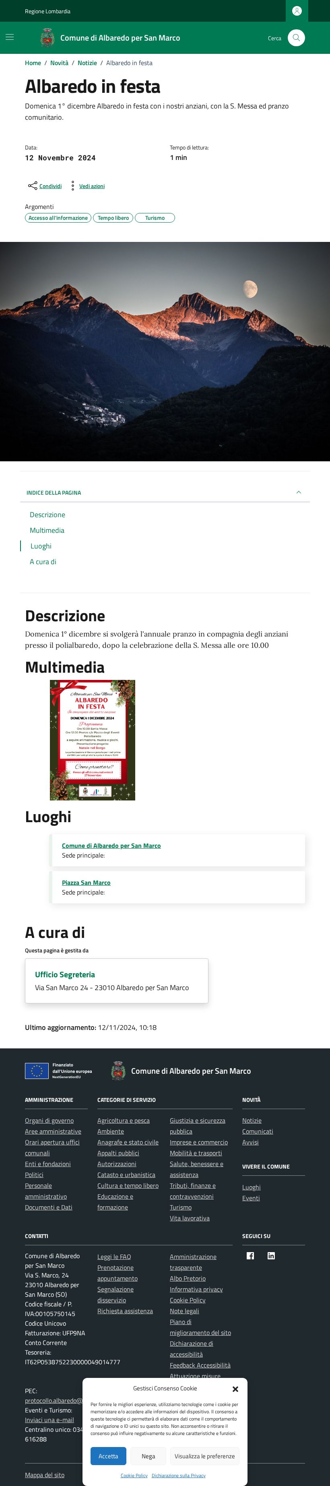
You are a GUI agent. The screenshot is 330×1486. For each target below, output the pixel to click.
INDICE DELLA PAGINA (54, 492)
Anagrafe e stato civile (128, 1142)
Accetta (108, 1456)
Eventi (251, 1198)
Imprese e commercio (199, 1142)
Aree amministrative (53, 1131)
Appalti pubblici (118, 1153)
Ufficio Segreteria (65, 974)
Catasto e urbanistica (126, 1174)
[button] (235, 1388)
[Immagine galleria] (92, 739)
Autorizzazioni (116, 1164)
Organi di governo (49, 1120)
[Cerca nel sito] (296, 38)
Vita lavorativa (190, 1218)
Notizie (252, 1120)
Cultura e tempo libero (128, 1185)
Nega (148, 1456)
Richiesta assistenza (125, 1311)
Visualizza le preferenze (205, 1456)
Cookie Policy (134, 1475)
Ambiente (110, 1131)
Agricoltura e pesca (123, 1120)
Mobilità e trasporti (196, 1153)
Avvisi (250, 1142)
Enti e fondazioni (48, 1164)
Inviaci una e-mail (49, 1420)
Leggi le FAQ (114, 1256)
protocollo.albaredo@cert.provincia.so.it (78, 1400)
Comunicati (257, 1131)
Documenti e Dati (48, 1207)
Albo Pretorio (188, 1278)
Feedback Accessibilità (200, 1365)
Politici (34, 1174)
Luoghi (251, 1187)
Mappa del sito (44, 1475)
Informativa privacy (196, 1289)
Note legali (184, 1311)
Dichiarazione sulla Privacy (179, 1475)
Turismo (181, 1207)
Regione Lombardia (47, 11)
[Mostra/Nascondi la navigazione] (9, 37)
